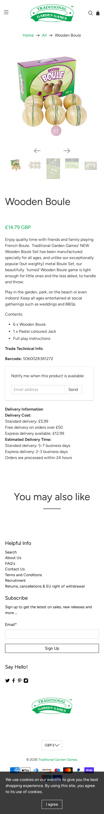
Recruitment (15, 580)
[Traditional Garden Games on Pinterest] (19, 681)
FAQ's (10, 563)
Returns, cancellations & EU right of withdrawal (45, 586)
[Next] (67, 151)
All (44, 35)
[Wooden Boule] (52, 96)
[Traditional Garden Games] (52, 13)
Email (11, 624)
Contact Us (15, 569)
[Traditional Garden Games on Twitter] (7, 681)
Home (28, 35)
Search (11, 552)
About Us (13, 557)
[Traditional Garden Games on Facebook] (13, 681)
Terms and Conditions (23, 575)
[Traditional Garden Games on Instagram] (25, 681)
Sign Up (52, 648)
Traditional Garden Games (57, 759)
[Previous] (37, 151)
